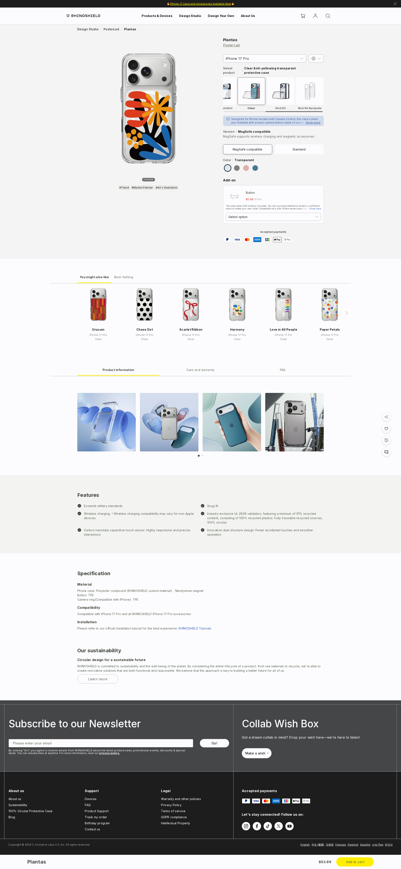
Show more (313, 122)
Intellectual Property (175, 823)
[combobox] (273, 217)
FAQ (88, 805)
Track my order (96, 817)
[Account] (315, 16)
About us (15, 799)
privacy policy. (109, 753)
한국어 (389, 844)
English (305, 844)
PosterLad (231, 45)
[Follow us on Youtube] (289, 826)
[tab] (94, 276)
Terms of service (173, 811)
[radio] (228, 168)
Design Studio (190, 16)
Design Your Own (221, 16)
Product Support (97, 811)
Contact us (92, 829)
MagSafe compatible (248, 149)
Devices (90, 799)
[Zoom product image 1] (106, 422)
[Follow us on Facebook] (257, 826)
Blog (12, 817)
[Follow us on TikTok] (268, 826)
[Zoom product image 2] (169, 422)
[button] (316, 58)
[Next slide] (321, 423)
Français (340, 844)
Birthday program (97, 823)
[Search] (328, 16)
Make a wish (255, 753)
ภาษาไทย (377, 844)
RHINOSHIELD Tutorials (195, 628)
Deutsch (353, 844)
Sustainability (18, 805)
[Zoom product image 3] (232, 422)
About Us (248, 16)
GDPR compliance (174, 817)
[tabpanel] (200, 538)
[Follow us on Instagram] (246, 826)
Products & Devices (157, 16)
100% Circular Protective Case (30, 811)
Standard (299, 149)
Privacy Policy (171, 805)
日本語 (330, 844)
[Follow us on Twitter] (278, 826)
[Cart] (303, 16)
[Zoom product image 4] (294, 422)
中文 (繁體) (318, 844)
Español (365, 844)
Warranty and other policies (181, 799)
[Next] (347, 313)
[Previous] (227, 93)
